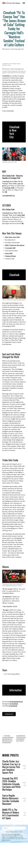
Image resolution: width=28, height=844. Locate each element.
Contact (7, 831)
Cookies (20, 831)
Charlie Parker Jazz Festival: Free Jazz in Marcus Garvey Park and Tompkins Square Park (11, 767)
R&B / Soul (4, 65)
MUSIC (18, 63)
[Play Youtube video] (14, 154)
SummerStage (10, 256)
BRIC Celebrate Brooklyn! (14, 245)
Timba (9, 65)
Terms (11, 831)
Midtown (15, 63)
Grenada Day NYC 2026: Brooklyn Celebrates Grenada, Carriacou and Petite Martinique (11, 784)
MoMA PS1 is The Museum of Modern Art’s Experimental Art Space (10, 813)
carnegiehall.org (8, 195)
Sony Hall (21, 215)
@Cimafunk (13, 706)
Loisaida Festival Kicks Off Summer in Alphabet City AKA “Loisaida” (21, 738)
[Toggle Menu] (24, 3)
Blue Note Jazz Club (12, 237)
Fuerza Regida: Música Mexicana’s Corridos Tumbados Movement (10, 799)
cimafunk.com (9, 714)
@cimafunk (14, 704)
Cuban (10, 63)
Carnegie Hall (5, 63)
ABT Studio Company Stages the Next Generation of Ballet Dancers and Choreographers (7, 739)
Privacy (16, 831)
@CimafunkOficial (16, 702)
